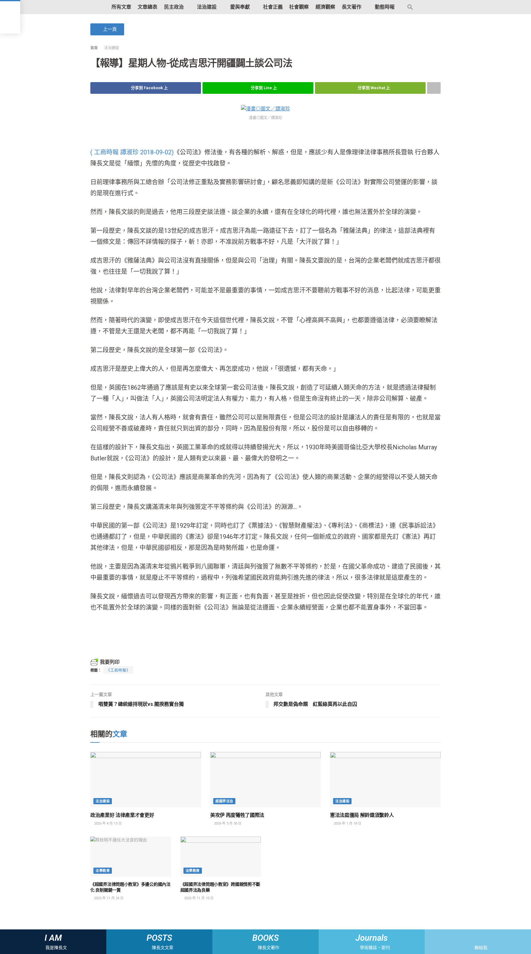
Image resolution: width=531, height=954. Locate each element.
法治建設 (207, 7)
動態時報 (385, 7)
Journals (372, 938)
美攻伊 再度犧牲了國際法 (237, 815)
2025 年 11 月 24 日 (108, 898)
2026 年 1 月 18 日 (347, 823)
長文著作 (351, 7)
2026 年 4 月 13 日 (107, 823)
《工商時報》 (118, 670)
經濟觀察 (325, 7)
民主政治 (174, 7)
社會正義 (273, 7)
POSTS (159, 938)
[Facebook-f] (472, 938)
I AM (53, 938)
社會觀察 (299, 7)
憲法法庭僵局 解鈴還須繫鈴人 (362, 815)
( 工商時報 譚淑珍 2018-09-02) (132, 152)
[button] (107, 29)
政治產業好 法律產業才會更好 (122, 815)
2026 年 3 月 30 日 (227, 823)
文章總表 (147, 7)
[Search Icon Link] (410, 7)
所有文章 (121, 7)
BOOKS (265, 938)
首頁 (94, 48)
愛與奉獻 (240, 7)
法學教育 (103, 871)
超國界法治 (224, 801)
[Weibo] (483, 938)
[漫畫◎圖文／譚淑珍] (265, 108)
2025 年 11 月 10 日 (198, 898)
